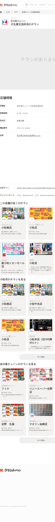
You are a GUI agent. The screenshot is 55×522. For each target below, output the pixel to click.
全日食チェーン (18, 21)
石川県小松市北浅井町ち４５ (29, 135)
